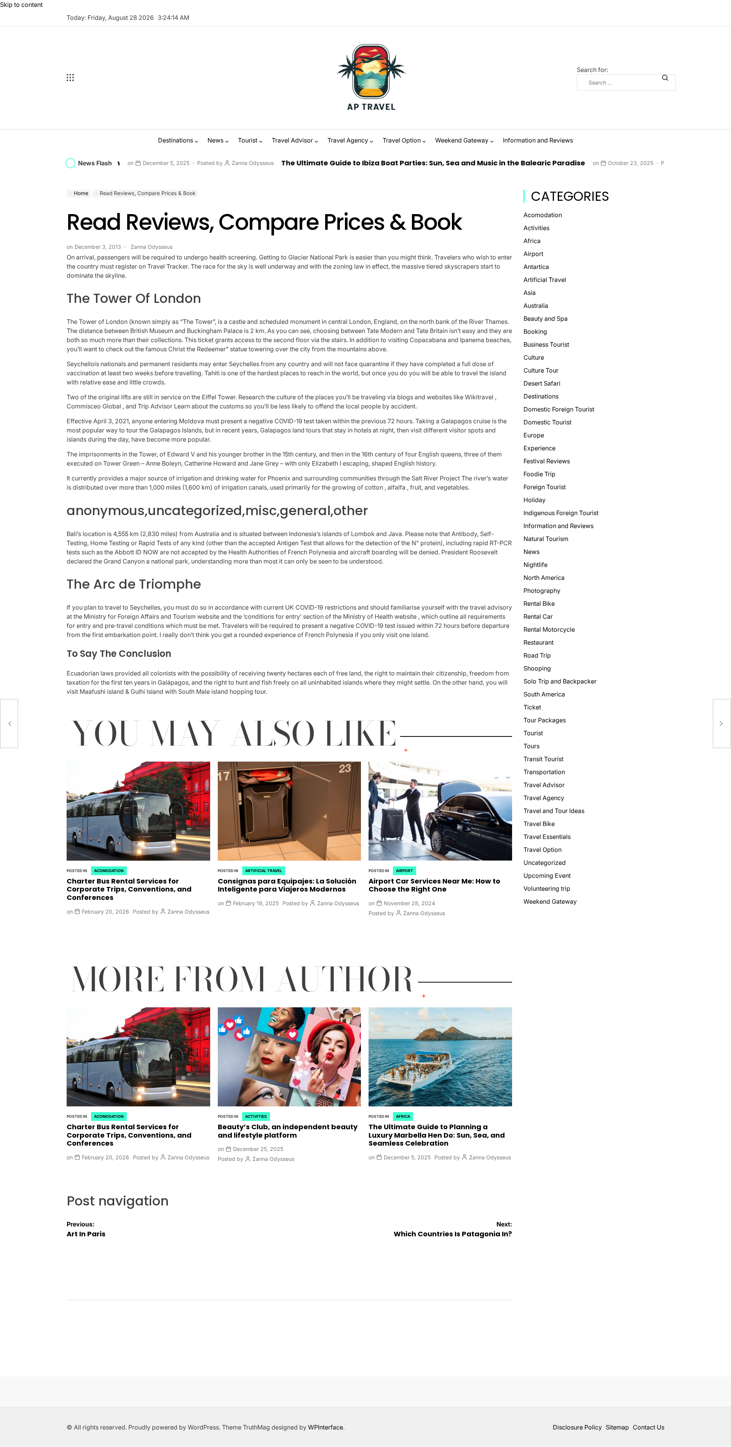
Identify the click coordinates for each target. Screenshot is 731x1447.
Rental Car (538, 616)
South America (544, 694)
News (215, 140)
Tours (531, 746)
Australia (536, 305)
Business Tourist (546, 344)
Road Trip (537, 655)
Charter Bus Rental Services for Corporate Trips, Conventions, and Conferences (129, 889)
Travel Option (402, 140)
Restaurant (539, 642)
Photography (542, 590)
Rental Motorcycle (549, 629)
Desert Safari (542, 383)
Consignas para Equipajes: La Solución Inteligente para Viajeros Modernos (287, 885)
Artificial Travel (263, 870)
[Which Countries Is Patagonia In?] (722, 723)
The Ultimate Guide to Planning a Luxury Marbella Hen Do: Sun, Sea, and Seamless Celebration (437, 1135)
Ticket (532, 707)
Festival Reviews (547, 461)
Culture (534, 357)
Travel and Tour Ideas (554, 811)
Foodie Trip (539, 474)
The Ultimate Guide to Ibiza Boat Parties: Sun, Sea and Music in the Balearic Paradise (352, 163)
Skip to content (21, 4)
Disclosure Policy (577, 1427)
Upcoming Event (547, 875)
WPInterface (325, 1427)
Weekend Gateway (461, 140)
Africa (403, 1116)
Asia (530, 292)
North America (544, 577)
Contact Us (648, 1427)
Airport (404, 870)
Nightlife (535, 564)
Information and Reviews (538, 140)
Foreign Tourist (545, 487)
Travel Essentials (547, 836)
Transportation (544, 772)
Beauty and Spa (546, 318)
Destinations (175, 140)
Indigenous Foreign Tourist (561, 513)
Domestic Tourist (547, 422)
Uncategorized (545, 862)
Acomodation (109, 870)
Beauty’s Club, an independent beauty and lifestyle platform (288, 1131)
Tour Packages (545, 720)
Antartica (536, 267)
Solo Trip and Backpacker (560, 681)
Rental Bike (539, 603)
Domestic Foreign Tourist (559, 409)
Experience (539, 448)
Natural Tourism (546, 539)
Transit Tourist (543, 759)
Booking (535, 331)
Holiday (535, 500)
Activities (256, 1116)
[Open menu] (116, 78)
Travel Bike (539, 824)
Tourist (247, 140)
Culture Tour (541, 370)
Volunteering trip (547, 888)
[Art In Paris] (9, 723)
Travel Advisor (292, 140)
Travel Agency (347, 140)
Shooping (537, 668)
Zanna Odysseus (171, 163)
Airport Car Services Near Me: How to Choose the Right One (434, 885)
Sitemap (617, 1427)
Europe (534, 435)
